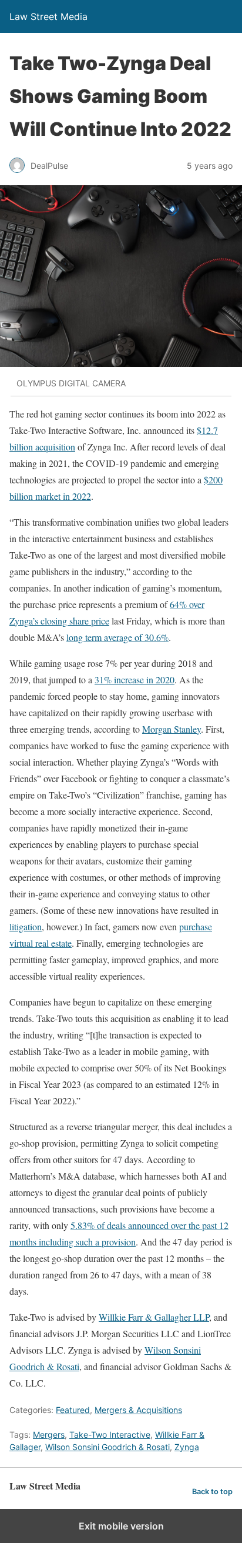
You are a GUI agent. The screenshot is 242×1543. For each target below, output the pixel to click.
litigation (25, 926)
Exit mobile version (121, 1526)
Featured (73, 1410)
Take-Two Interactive (109, 1435)
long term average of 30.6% (117, 637)
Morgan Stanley (171, 729)
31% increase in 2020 (134, 679)
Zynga (186, 1447)
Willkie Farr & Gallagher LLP (154, 1317)
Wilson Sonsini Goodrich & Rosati (107, 1447)
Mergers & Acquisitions (138, 1410)
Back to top (212, 1491)
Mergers (49, 1435)
